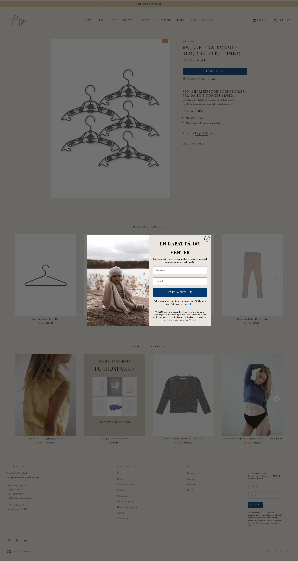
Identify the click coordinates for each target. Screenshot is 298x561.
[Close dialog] (207, 238)
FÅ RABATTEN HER (180, 292)
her (192, 304)
